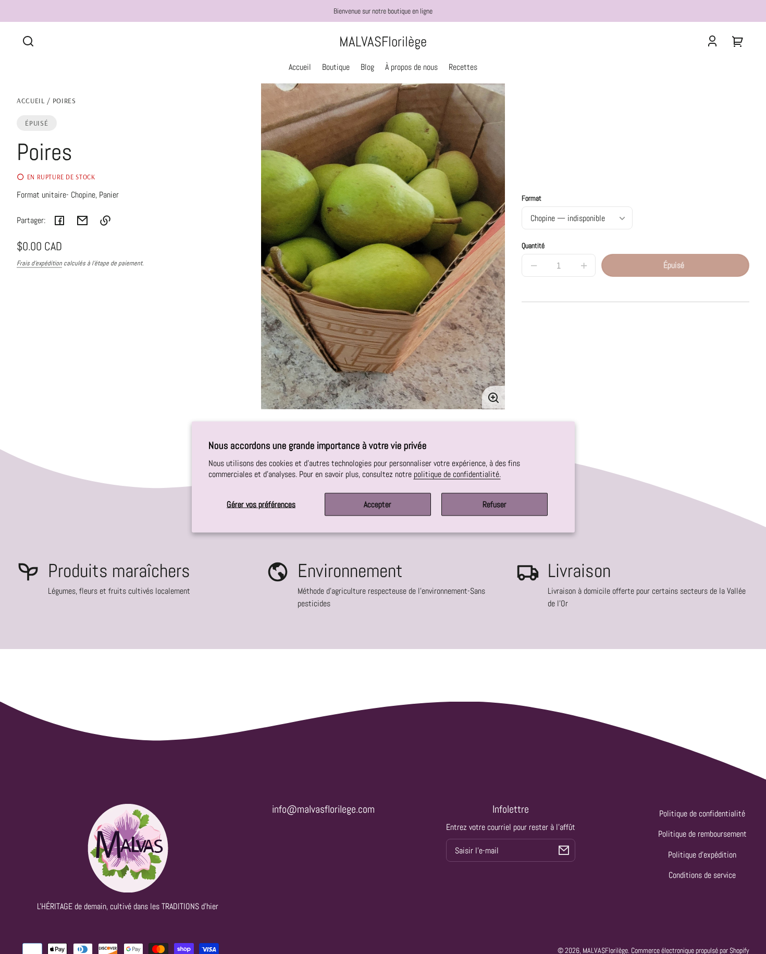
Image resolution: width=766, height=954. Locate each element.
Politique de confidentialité (702, 813)
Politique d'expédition (702, 854)
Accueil (31, 101)
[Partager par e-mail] (82, 220)
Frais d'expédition (39, 263)
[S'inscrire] (563, 850)
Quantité (533, 245)
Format (531, 198)
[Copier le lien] (105, 220)
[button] (28, 41)
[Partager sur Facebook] (59, 220)
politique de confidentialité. (457, 474)
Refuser (494, 504)
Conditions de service (702, 875)
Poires (64, 101)
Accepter (377, 504)
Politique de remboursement (702, 833)
